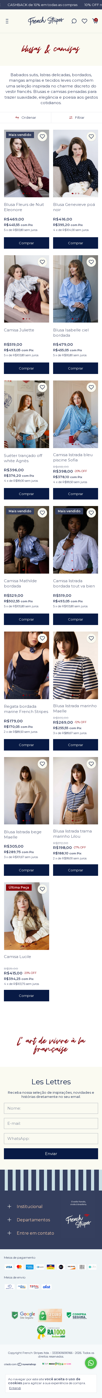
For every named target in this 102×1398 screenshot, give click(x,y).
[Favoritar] (42, 136)
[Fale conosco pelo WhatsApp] (91, 1363)
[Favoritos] (84, 21)
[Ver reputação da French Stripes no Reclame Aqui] (51, 1332)
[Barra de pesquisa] (74, 22)
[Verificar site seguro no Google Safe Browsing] (23, 1315)
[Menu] (8, 22)
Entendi (15, 1388)
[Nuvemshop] (20, 1364)
